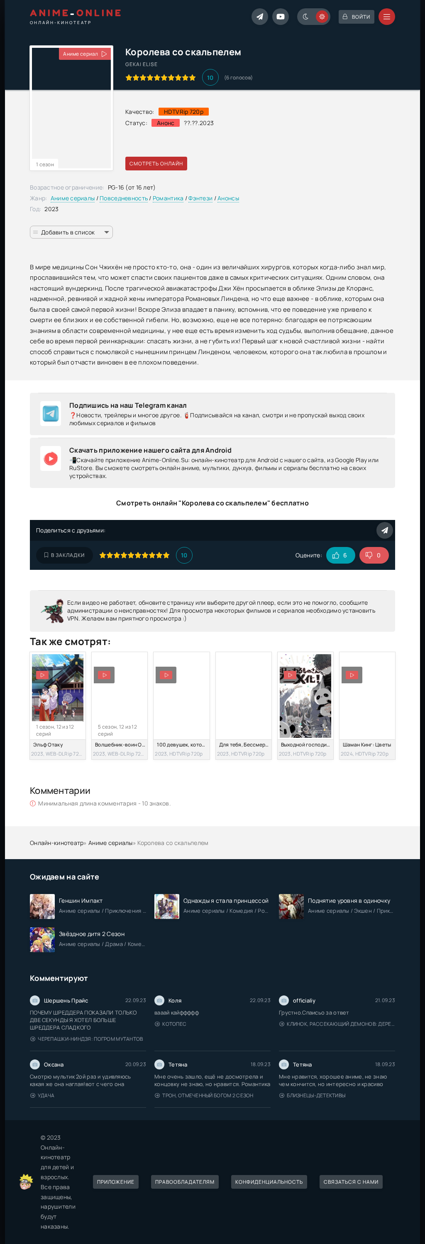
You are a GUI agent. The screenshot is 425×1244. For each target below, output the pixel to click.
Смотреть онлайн (156, 163)
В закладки (68, 555)
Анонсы (228, 198)
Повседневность (124, 198)
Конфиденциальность (269, 1181)
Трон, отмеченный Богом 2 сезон (207, 1095)
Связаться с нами (351, 1181)
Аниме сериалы (73, 198)
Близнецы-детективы (316, 1095)
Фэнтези (200, 198)
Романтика (168, 198)
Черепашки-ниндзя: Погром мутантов (90, 1038)
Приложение (115, 1181)
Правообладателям (185, 1181)
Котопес (174, 1023)
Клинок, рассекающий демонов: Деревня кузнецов (341, 1023)
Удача (46, 1095)
